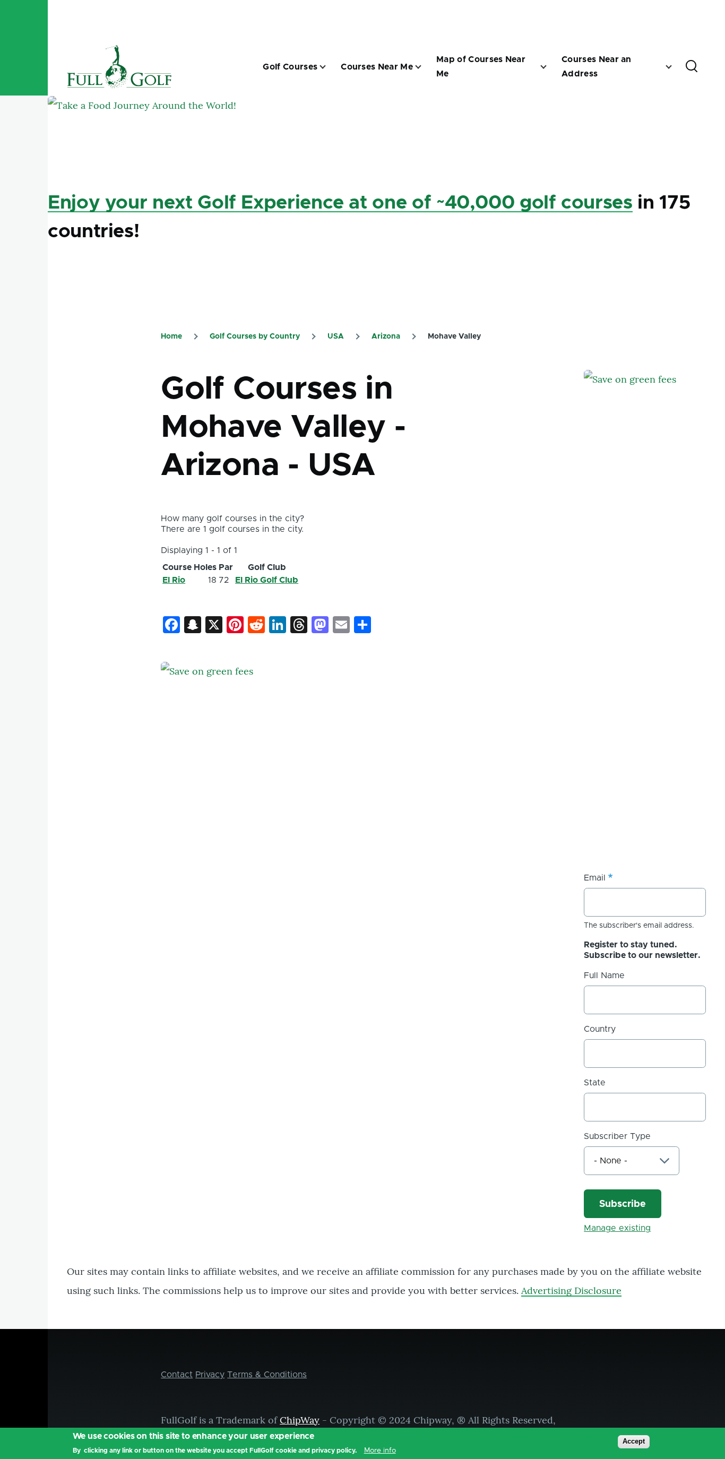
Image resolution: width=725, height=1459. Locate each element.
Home (171, 336)
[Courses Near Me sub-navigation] (424, 66)
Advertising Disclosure (571, 1290)
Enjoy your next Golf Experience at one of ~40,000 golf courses (340, 202)
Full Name (604, 975)
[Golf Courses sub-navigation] (329, 66)
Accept (634, 1441)
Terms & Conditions (267, 1374)
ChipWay (300, 1420)
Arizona (386, 336)
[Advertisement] (654, 659)
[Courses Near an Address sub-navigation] (675, 66)
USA (335, 336)
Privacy (210, 1374)
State (595, 1082)
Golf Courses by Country (255, 336)
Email (595, 878)
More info (380, 1450)
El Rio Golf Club (266, 580)
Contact (177, 1374)
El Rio (173, 580)
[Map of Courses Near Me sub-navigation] (550, 66)
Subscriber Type (617, 1136)
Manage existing (617, 1228)
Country (600, 1029)
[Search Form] (691, 67)
